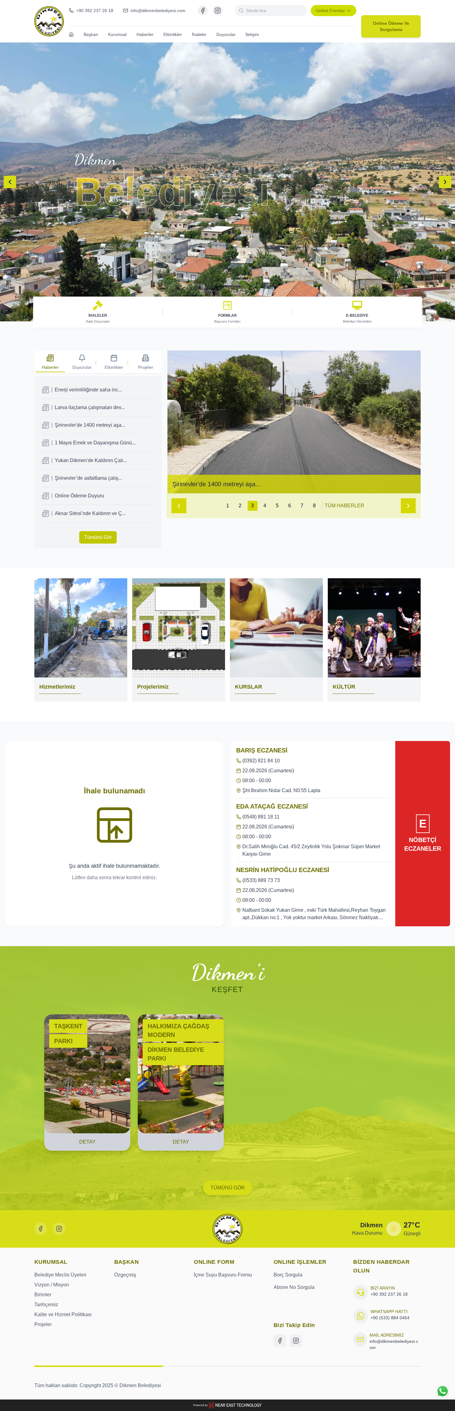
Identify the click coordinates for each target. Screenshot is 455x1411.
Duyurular (226, 34)
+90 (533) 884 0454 (390, 1317)
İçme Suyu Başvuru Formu (223, 1274)
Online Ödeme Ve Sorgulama (391, 26)
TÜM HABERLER (344, 505)
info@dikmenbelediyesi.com (394, 1344)
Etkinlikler (172, 34)
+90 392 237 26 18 (389, 1294)
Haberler (145, 34)
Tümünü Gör (98, 537)
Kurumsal (117, 34)
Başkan (91, 34)
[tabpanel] (98, 462)
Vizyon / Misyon (51, 1284)
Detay (87, 1141)
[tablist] (98, 362)
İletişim (252, 34)
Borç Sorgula (288, 1274)
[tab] (50, 362)
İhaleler (199, 34)
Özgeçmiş (125, 1274)
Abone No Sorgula (294, 1287)
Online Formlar (330, 10)
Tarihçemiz (46, 1304)
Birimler (42, 1294)
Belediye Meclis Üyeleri (60, 1274)
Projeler (43, 1324)
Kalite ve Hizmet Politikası (63, 1314)
